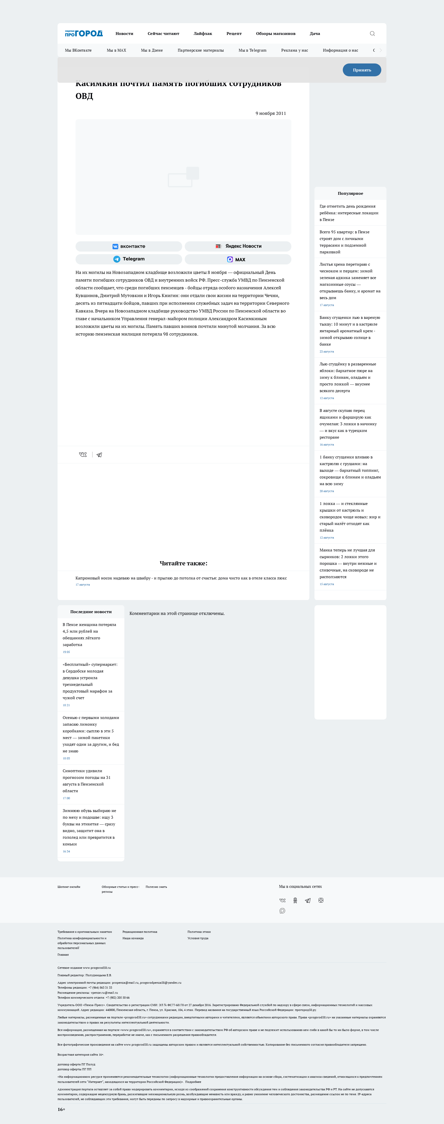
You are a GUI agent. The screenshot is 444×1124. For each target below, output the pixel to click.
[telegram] (101, 454)
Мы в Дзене (152, 50)
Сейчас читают (163, 33)
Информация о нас (340, 50)
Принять (362, 69)
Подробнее (193, 1082)
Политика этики (199, 932)
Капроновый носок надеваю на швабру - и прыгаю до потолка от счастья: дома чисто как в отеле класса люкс (181, 580)
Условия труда (198, 938)
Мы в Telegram (252, 50)
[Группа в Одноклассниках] (295, 900)
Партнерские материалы (201, 50)
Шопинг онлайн (69, 887)
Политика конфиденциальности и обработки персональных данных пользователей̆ (82, 943)
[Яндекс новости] (238, 246)
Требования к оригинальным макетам (85, 932)
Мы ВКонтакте (78, 50)
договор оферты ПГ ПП (74, 1069)
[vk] (83, 454)
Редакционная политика (140, 932)
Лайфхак (203, 33)
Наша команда (133, 938)
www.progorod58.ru (97, 968)
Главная (63, 954)
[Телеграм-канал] (129, 259)
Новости (124, 33)
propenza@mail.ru (125, 982)
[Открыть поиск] (372, 33)
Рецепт (234, 33)
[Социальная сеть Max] (238, 259)
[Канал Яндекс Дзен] (320, 900)
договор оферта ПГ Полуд (76, 1064)
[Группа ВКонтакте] (129, 246)
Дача (315, 33)
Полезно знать (156, 887)
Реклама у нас (294, 50)
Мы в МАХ (116, 50)
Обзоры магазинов (275, 33)
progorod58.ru (135, 1017)
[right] (380, 50)
